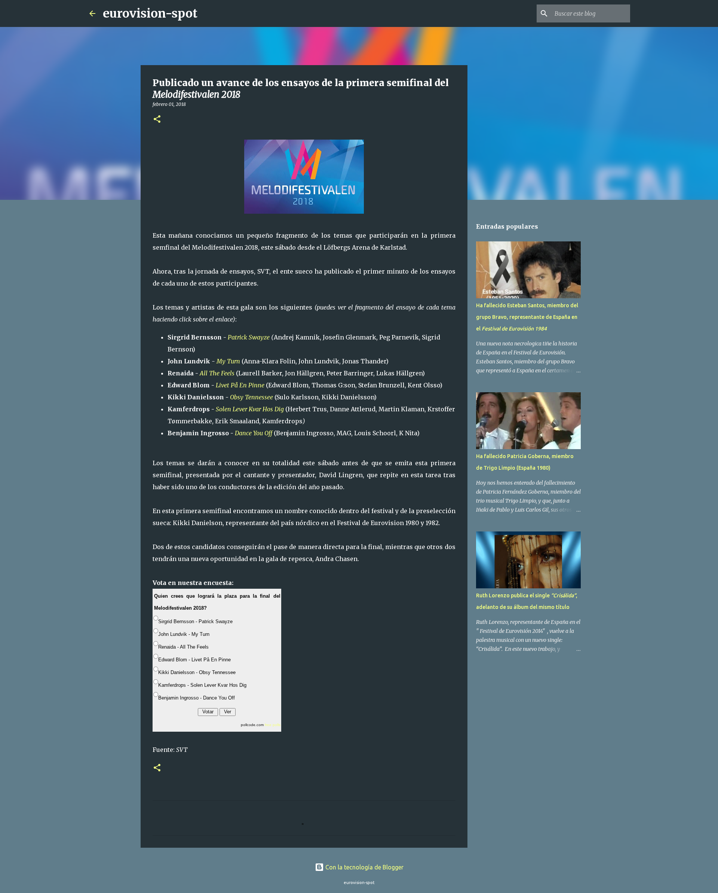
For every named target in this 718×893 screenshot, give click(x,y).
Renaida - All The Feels (183, 647)
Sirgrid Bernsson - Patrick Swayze (195, 621)
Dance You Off (253, 433)
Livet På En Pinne (240, 385)
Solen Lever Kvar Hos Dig (250, 409)
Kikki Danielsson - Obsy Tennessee (197, 672)
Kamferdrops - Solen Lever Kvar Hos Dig (202, 685)
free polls (272, 725)
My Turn (228, 361)
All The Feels (217, 373)
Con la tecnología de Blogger (364, 867)
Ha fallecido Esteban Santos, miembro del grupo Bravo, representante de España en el (527, 317)
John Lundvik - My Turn (183, 634)
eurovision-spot (150, 13)
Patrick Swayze (249, 337)
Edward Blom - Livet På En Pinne (194, 659)
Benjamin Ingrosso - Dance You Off (196, 698)
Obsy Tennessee (251, 397)
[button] (157, 120)
